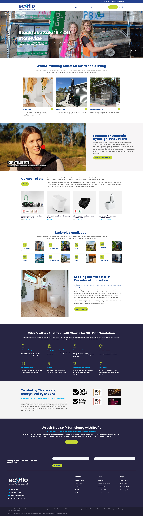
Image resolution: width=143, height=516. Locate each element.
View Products (71, 49)
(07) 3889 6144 (14, 492)
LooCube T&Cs (124, 487)
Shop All (25, 184)
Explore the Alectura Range (103, 157)
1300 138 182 (105, 1)
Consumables (102, 487)
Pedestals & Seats (103, 490)
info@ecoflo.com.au (118, 1)
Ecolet (77, 490)
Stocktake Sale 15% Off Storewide (44, 35)
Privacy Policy (124, 484)
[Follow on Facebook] (8, 498)
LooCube (78, 487)
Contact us (113, 7)
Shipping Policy (125, 490)
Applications (78, 7)
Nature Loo (78, 484)
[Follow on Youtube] (11, 498)
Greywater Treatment (104, 484)
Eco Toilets (101, 481)
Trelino (77, 493)
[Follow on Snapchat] (25, 498)
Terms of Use (124, 481)
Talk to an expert (80, 309)
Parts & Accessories (104, 493)
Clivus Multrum (79, 481)
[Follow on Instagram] (15, 498)
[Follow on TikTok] (21, 498)
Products (68, 7)
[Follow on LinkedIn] (18, 498)
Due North (64, 513)
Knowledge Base (91, 7)
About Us (102, 7)
